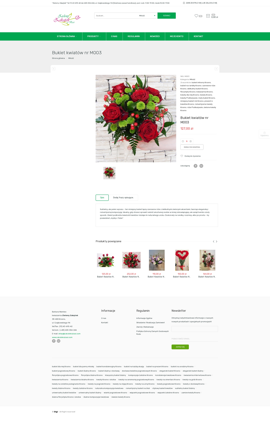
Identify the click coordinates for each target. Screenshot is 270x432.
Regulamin (134, 36)
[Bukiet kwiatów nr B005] (157, 260)
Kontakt (198, 36)
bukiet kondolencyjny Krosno (109, 366)
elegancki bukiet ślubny (193, 371)
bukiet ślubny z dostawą (108, 371)
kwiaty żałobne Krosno (83, 388)
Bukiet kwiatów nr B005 (159, 277)
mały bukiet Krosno (206, 98)
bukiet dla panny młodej (83, 366)
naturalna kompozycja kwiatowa (109, 388)
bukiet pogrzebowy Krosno (63, 371)
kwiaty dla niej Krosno (189, 95)
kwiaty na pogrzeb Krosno (99, 384)
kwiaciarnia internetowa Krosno (197, 375)
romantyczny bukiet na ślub (138, 388)
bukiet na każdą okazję (134, 366)
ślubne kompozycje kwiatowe (96, 397)
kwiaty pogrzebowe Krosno (169, 384)
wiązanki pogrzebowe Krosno (142, 393)
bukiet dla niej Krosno (61, 366)
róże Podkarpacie (195, 107)
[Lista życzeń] (197, 17)
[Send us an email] (58, 341)
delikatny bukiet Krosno (197, 89)
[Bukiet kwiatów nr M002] (53, 68)
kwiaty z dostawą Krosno (193, 384)
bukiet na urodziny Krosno (182, 366)
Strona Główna (66, 36)
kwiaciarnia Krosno (204, 92)
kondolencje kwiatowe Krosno (168, 375)
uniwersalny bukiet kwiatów (64, 393)
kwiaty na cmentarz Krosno (168, 380)
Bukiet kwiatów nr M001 (108, 277)
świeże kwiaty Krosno (121, 397)
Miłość (71, 58)
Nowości (155, 36)
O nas (114, 36)
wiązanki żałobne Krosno (168, 393)
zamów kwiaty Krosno (191, 393)
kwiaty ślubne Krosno (61, 388)
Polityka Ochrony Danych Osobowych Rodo (152, 332)
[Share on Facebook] (195, 166)
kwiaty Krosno (206, 95)
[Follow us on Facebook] (54, 341)
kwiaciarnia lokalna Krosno (82, 380)
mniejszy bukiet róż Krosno (192, 101)
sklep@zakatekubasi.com (69, 334)
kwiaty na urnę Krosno (145, 384)
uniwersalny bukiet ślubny (90, 393)
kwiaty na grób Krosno (192, 380)
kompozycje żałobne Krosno (140, 375)
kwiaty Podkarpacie (189, 98)
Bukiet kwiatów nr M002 (134, 277)
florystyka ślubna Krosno (92, 375)
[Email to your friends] (201, 166)
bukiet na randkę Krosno (191, 86)
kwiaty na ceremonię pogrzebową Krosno (136, 380)
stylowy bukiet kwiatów (162, 388)
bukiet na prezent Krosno (157, 366)
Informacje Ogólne (144, 318)
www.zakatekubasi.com (62, 337)
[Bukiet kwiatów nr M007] (182, 260)
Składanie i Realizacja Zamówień (150, 323)
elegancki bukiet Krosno (169, 371)
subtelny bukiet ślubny (185, 388)
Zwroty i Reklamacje (145, 327)
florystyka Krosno (188, 92)
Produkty (93, 36)
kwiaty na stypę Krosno (123, 384)
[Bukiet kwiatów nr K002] (207, 260)
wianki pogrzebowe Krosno (115, 393)
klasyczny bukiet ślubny (115, 375)
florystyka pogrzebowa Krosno (65, 375)
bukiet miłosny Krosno (201, 82)
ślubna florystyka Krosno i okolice (66, 397)
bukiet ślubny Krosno (87, 371)
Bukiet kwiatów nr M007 (184, 277)
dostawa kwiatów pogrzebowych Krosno (139, 371)
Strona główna (58, 58)
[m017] (136, 118)
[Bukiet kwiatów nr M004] (216, 68)
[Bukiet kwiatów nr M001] (106, 260)
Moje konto (176, 36)
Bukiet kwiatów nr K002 (209, 277)
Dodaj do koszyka (192, 147)
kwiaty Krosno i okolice (106, 380)
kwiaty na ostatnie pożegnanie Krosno (68, 384)
